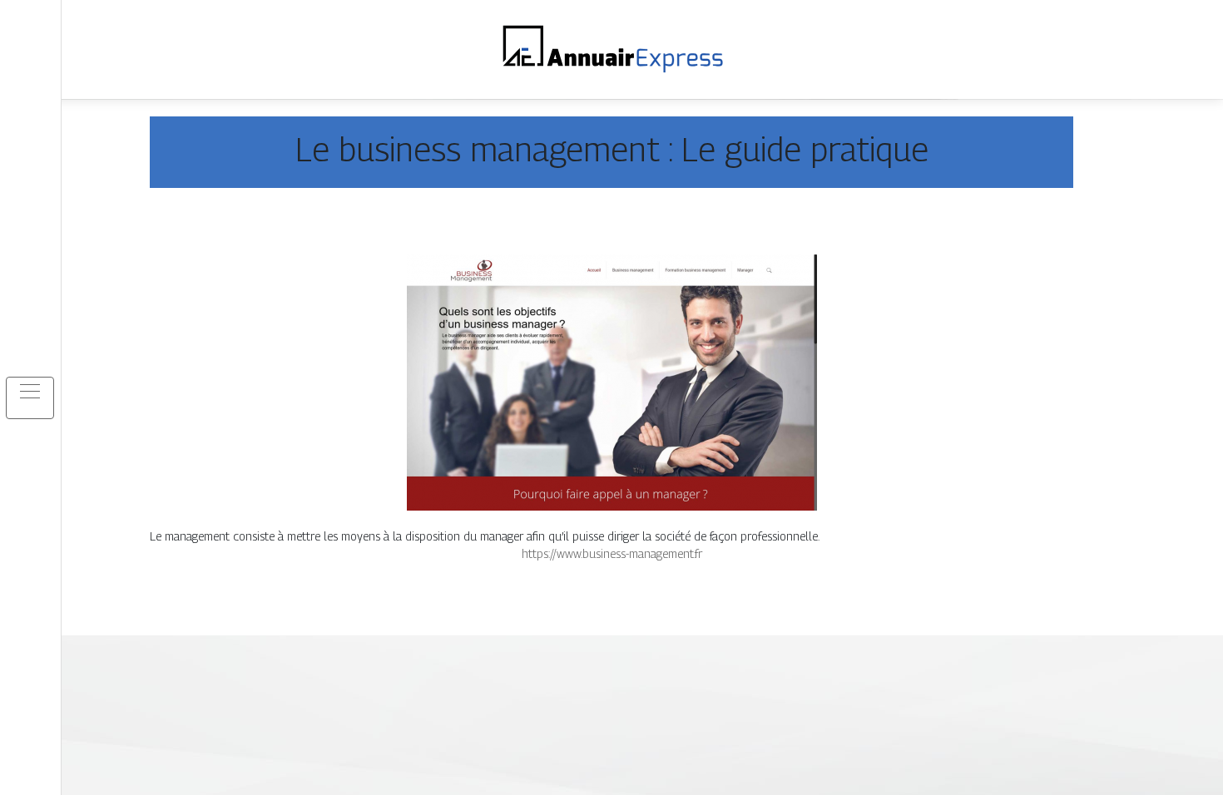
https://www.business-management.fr (612, 553)
